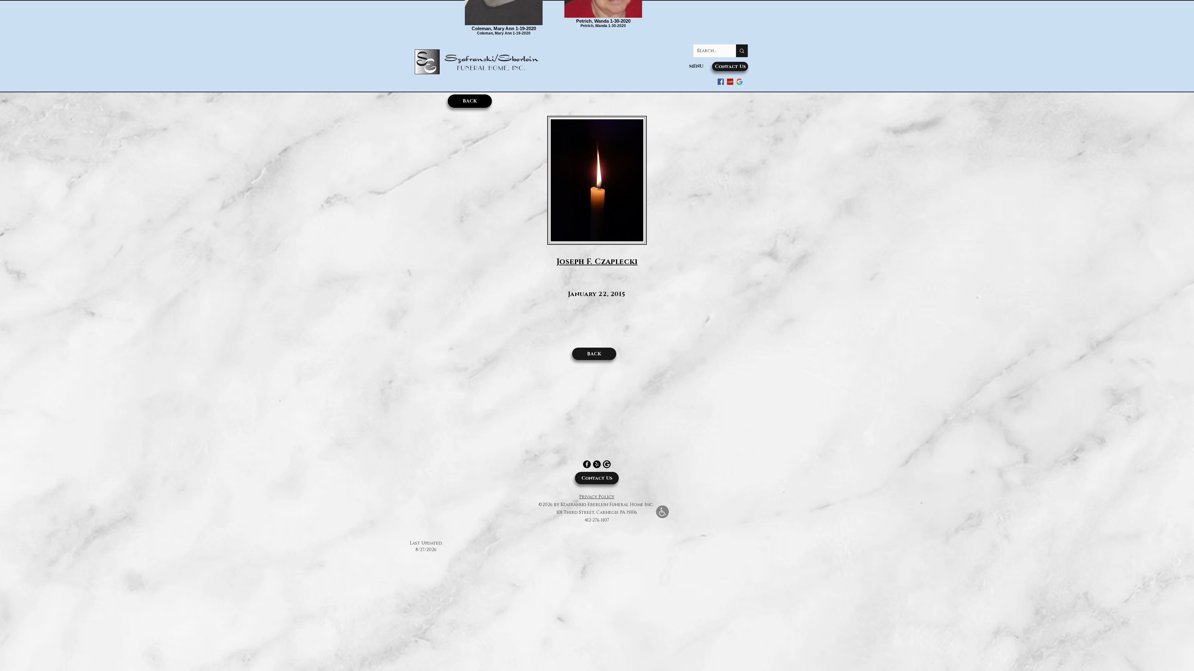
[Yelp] (597, 464)
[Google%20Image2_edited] (607, 464)
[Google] (739, 82)
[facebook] (721, 82)
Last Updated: (426, 543)
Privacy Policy (596, 497)
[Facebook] (587, 464)
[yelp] (730, 82)
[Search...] (742, 50)
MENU (696, 66)
